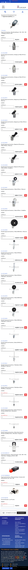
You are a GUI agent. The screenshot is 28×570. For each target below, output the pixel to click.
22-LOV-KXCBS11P (5, 453)
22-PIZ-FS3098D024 (5, 475)
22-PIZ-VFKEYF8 (4, 497)
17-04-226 (3, 30)
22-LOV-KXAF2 (4, 273)
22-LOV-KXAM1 (4, 408)
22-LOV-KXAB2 (4, 75)
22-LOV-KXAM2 (4, 430)
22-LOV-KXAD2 (4, 165)
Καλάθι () (4, 2)
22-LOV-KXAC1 (4, 97)
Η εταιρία (4, 520)
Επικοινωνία (5, 523)
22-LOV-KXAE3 (4, 230)
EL (8, 2)
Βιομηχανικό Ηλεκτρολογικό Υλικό (8, 15)
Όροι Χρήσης (18, 522)
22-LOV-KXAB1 (4, 53)
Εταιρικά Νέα (5, 522)
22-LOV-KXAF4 (4, 318)
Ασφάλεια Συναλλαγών (20, 533)
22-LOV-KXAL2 (4, 385)
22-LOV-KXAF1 (4, 251)
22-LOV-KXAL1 (4, 363)
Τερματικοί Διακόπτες (7, 16)
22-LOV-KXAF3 (4, 296)
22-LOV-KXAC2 (4, 120)
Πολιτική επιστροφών (20, 529)
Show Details (6, 568)
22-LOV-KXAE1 (4, 187)
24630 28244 (15, 0)
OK (11, 568)
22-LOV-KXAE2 (4, 208)
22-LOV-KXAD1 (4, 142)
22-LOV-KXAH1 (4, 340)
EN (10, 2)
